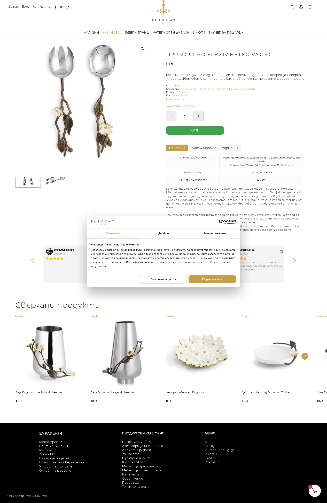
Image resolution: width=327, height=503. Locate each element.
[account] (301, 7)
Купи (195, 130)
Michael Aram (183, 95)
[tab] (177, 148)
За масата (221, 88)
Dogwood (184, 92)
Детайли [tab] (163, 233)
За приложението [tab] (215, 233)
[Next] (304, 356)
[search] (292, 7)
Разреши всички (212, 279)
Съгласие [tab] (112, 233)
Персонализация (161, 279)
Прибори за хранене (242, 88)
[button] (142, 49)
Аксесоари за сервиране (198, 88)
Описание (177, 148)
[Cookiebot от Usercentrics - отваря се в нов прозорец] (221, 222)
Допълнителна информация (215, 148)
